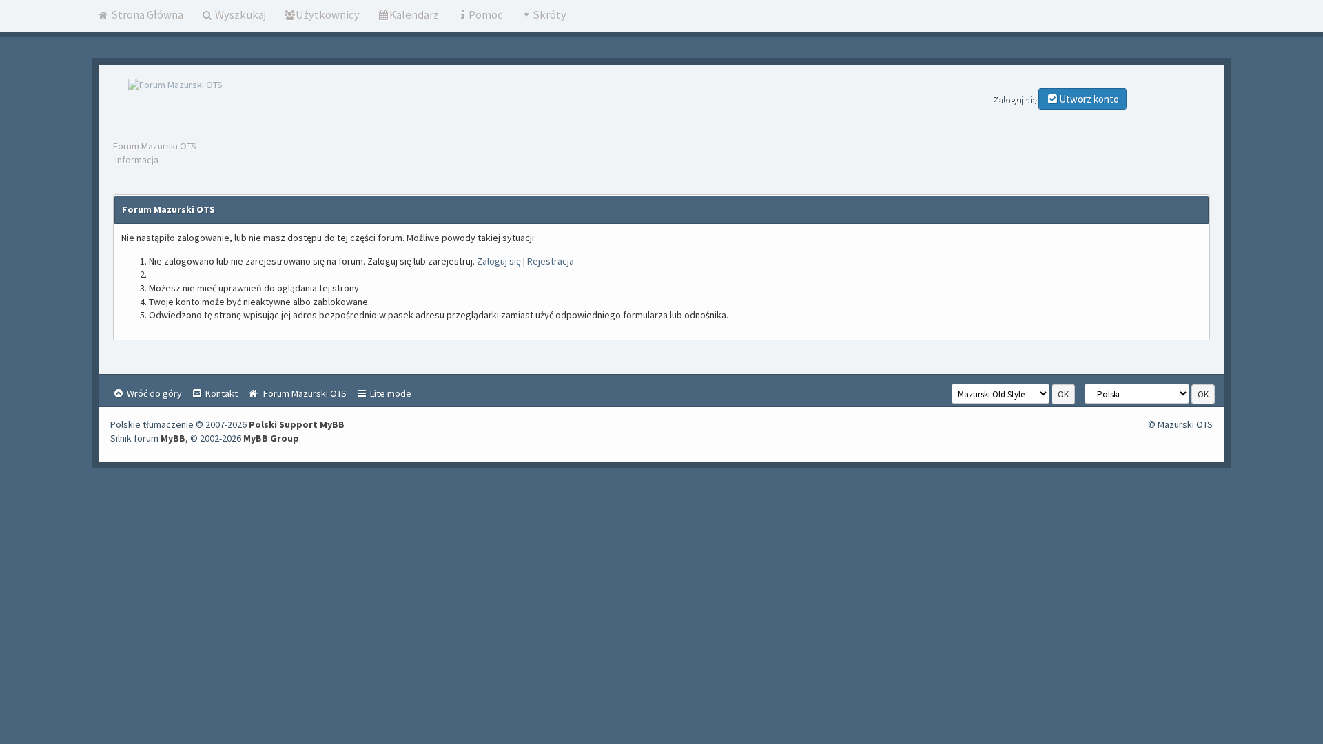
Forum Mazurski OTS (154, 146)
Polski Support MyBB (297, 424)
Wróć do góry (153, 393)
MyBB (173, 438)
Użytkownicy (328, 14)
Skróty (549, 14)
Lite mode (389, 393)
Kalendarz (414, 14)
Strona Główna (146, 14)
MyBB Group (271, 438)
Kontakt (220, 393)
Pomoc (486, 14)
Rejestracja (550, 261)
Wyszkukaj (239, 14)
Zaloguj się (499, 261)
